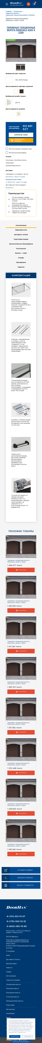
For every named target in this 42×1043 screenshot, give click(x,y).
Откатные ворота (12, 996)
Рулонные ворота (12, 988)
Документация (11, 963)
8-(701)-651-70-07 (17, 5)
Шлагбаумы (10, 1013)
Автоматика (10, 1009)
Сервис (8, 971)
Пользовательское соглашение (17, 941)
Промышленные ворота (14, 1001)
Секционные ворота (13, 984)
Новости (9, 967)
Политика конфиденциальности (17, 940)
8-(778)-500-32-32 (16, 921)
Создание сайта (12, 1040)
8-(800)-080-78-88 (16, 926)
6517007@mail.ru (12, 936)
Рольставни (10, 1005)
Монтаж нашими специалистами (20, 149)
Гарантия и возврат (13, 980)
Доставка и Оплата (13, 959)
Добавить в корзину (19, 140)
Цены (8, 955)
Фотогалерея (11, 976)
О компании (10, 951)
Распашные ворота (13, 992)
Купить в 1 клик (21, 135)
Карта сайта (10, 943)
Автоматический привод (17, 152)
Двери (8, 1017)
